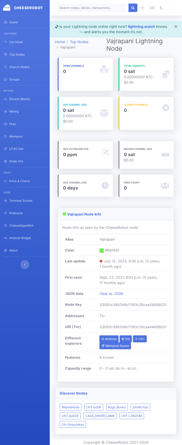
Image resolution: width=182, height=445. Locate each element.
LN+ (141, 339)
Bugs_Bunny (117, 407)
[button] (175, 8)
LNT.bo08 (93, 407)
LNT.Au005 (70, 416)
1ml (127, 339)
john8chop (140, 407)
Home (60, 42)
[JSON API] (142, 8)
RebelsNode (70, 407)
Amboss (110, 339)
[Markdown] (152, 8)
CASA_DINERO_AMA (100, 416)
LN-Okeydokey (73, 424)
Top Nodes (79, 42)
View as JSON (111, 293)
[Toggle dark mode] (161, 8)
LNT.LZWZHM (131, 416)
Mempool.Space (117, 346)
